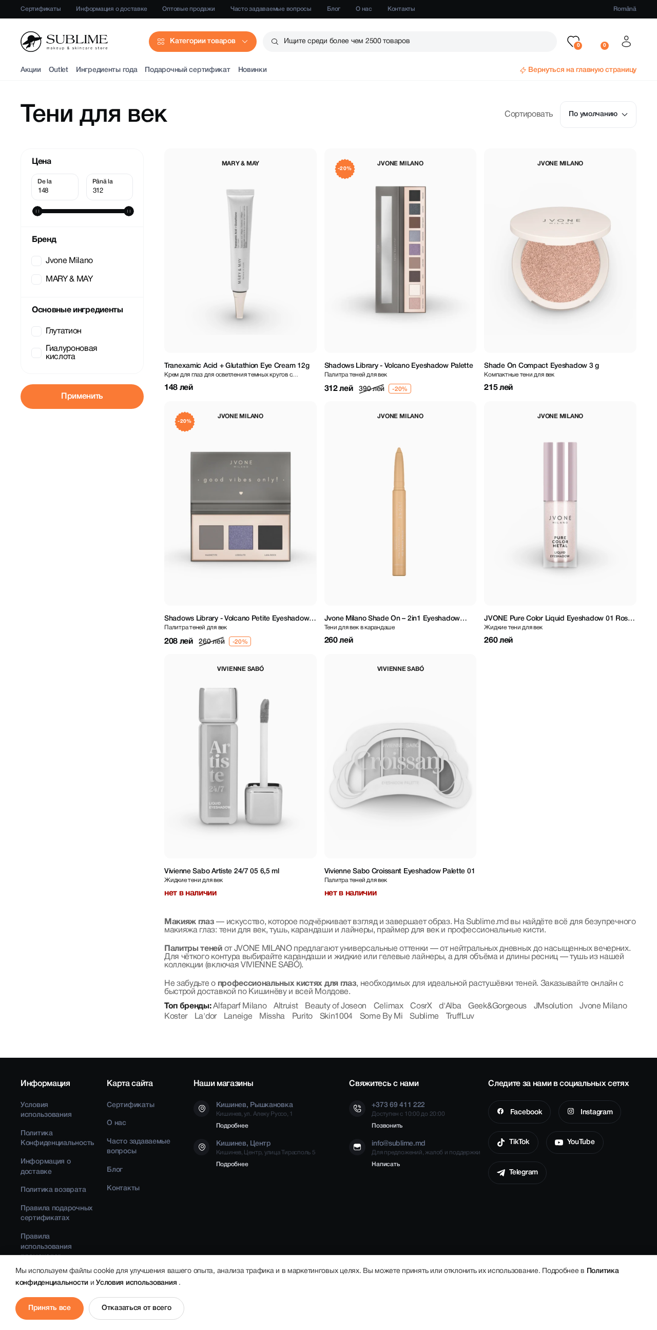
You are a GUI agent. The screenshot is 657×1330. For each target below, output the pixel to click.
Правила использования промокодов (46, 1246)
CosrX (421, 1006)
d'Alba (450, 1006)
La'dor (206, 1016)
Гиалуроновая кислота (72, 353)
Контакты (401, 9)
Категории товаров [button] (202, 41)
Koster (175, 1016)
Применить (82, 396)
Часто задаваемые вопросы (271, 9)
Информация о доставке (111, 9)
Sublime (424, 1016)
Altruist (286, 1006)
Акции (31, 70)
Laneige (238, 1016)
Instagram (595, 1112)
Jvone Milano (69, 261)
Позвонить (387, 1126)
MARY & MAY (69, 279)
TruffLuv (460, 1016)
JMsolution (553, 1006)
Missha (272, 1016)
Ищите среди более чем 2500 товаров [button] (347, 41)
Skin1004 (336, 1016)
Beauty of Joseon (335, 1006)
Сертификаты (41, 9)
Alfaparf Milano (239, 1006)
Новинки (252, 70)
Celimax (388, 1006)
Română (624, 9)
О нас (364, 9)
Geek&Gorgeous (497, 1006)
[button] (573, 41)
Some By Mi (381, 1016)
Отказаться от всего (136, 1308)
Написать (385, 1164)
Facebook (525, 1112)
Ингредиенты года (107, 70)
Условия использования (137, 1283)
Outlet (58, 70)
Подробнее (232, 1126)
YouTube (581, 1142)
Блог (333, 9)
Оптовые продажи (188, 9)
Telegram (523, 1172)
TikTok (519, 1142)
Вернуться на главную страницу (582, 70)
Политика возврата (53, 1190)
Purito (302, 1016)
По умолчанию (593, 114)
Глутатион (64, 331)
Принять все (49, 1308)
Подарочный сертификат (187, 70)
